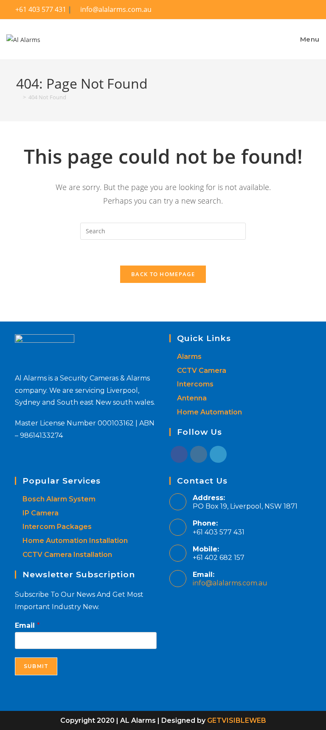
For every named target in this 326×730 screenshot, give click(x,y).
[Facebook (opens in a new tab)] (313, 10)
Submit (36, 666)
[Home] (18, 97)
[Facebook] (179, 454)
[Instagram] (198, 454)
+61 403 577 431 (40, 9)
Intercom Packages (57, 527)
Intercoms (195, 384)
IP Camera (40, 513)
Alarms (189, 356)
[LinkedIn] (218, 454)
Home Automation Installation (75, 541)
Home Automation (209, 412)
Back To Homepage (163, 274)
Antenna (192, 398)
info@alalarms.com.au (230, 583)
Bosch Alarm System (59, 499)
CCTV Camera (201, 370)
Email (27, 625)
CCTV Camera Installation (67, 555)
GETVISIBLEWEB (236, 720)
